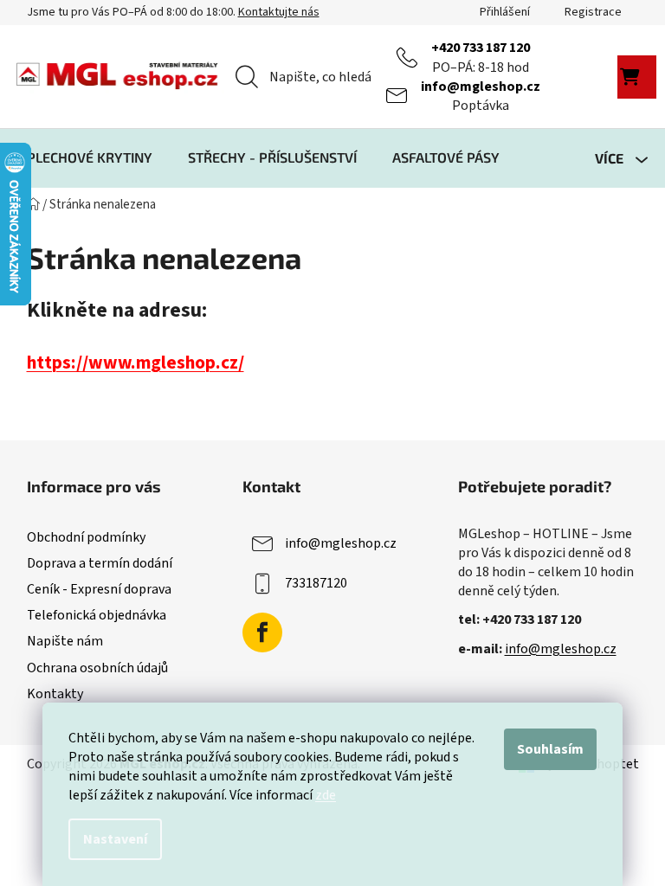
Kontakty (55, 693)
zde (325, 795)
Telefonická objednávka (96, 615)
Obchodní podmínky (86, 537)
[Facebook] (262, 632)
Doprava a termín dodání (99, 563)
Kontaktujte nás (279, 12)
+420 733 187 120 (480, 47)
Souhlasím (550, 749)
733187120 (316, 583)
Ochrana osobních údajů (97, 667)
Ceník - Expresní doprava (99, 589)
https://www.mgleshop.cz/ (135, 363)
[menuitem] (90, 157)
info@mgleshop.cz (480, 86)
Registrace (593, 12)
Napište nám (65, 641)
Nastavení (115, 839)
